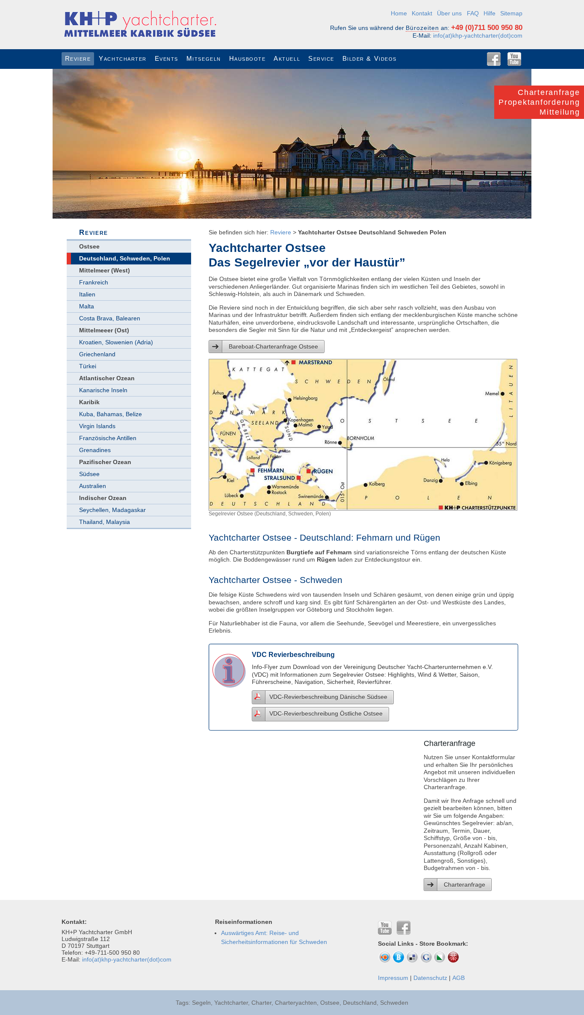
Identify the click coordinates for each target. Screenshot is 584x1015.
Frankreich (93, 282)
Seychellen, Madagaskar (112, 509)
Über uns (449, 13)
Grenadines (95, 450)
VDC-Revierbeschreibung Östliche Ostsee (326, 713)
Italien (87, 294)
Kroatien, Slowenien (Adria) (116, 342)
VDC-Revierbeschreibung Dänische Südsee (328, 696)
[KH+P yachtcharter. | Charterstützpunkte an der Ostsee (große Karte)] (363, 506)
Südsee (89, 474)
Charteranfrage (464, 884)
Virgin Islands (97, 426)
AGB (458, 977)
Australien (92, 485)
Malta (86, 306)
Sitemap (511, 13)
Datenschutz (430, 977)
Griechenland (97, 354)
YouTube (514, 59)
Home (399, 13)
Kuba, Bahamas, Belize (110, 414)
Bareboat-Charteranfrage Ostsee (273, 346)
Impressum (393, 977)
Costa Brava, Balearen (109, 318)
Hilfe (490, 13)
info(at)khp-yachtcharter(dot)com (477, 35)
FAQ (473, 13)
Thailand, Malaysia (104, 521)
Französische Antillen (107, 438)
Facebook (494, 59)
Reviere (280, 232)
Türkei (87, 366)
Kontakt (422, 13)
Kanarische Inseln (103, 390)
